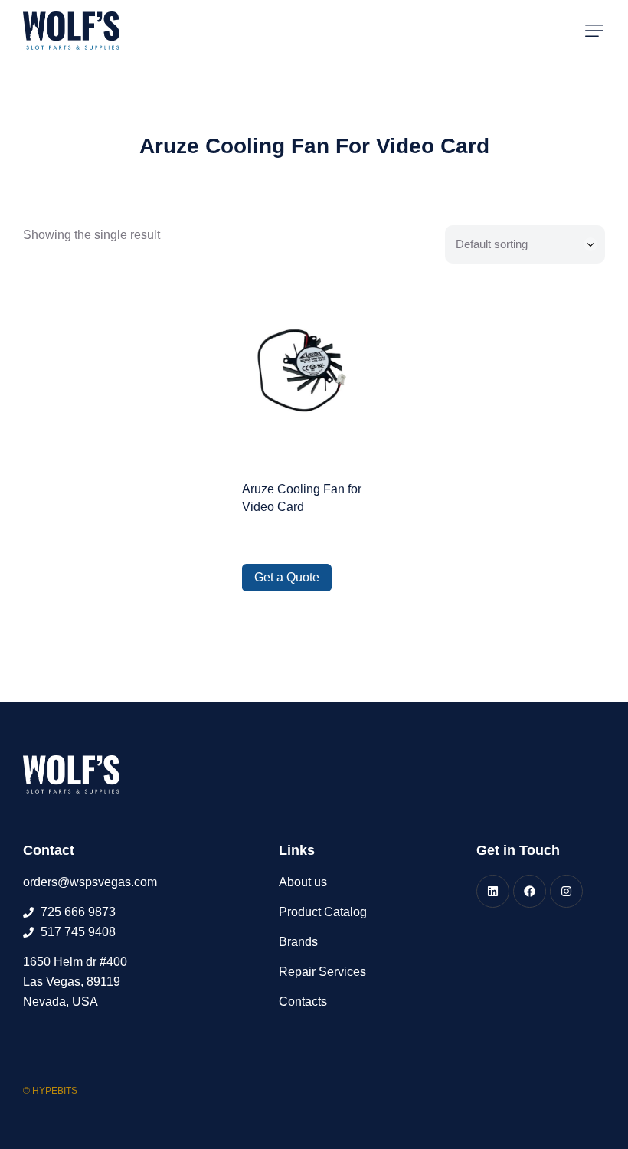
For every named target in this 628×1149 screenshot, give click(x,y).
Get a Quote (286, 577)
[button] (594, 30)
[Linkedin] (492, 891)
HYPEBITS (54, 1090)
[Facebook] (529, 891)
